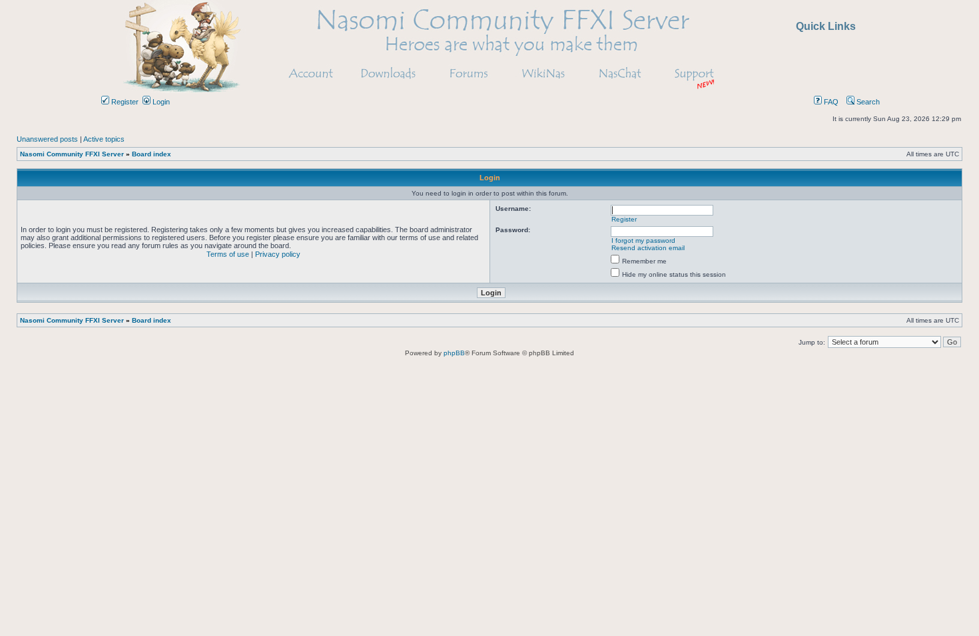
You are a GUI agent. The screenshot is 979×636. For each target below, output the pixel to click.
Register (124, 102)
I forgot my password (643, 240)
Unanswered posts (47, 139)
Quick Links (826, 26)
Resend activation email (648, 247)
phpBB (454, 353)
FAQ (830, 102)
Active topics (104, 139)
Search (867, 102)
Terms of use (227, 254)
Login (160, 102)
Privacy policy (277, 254)
